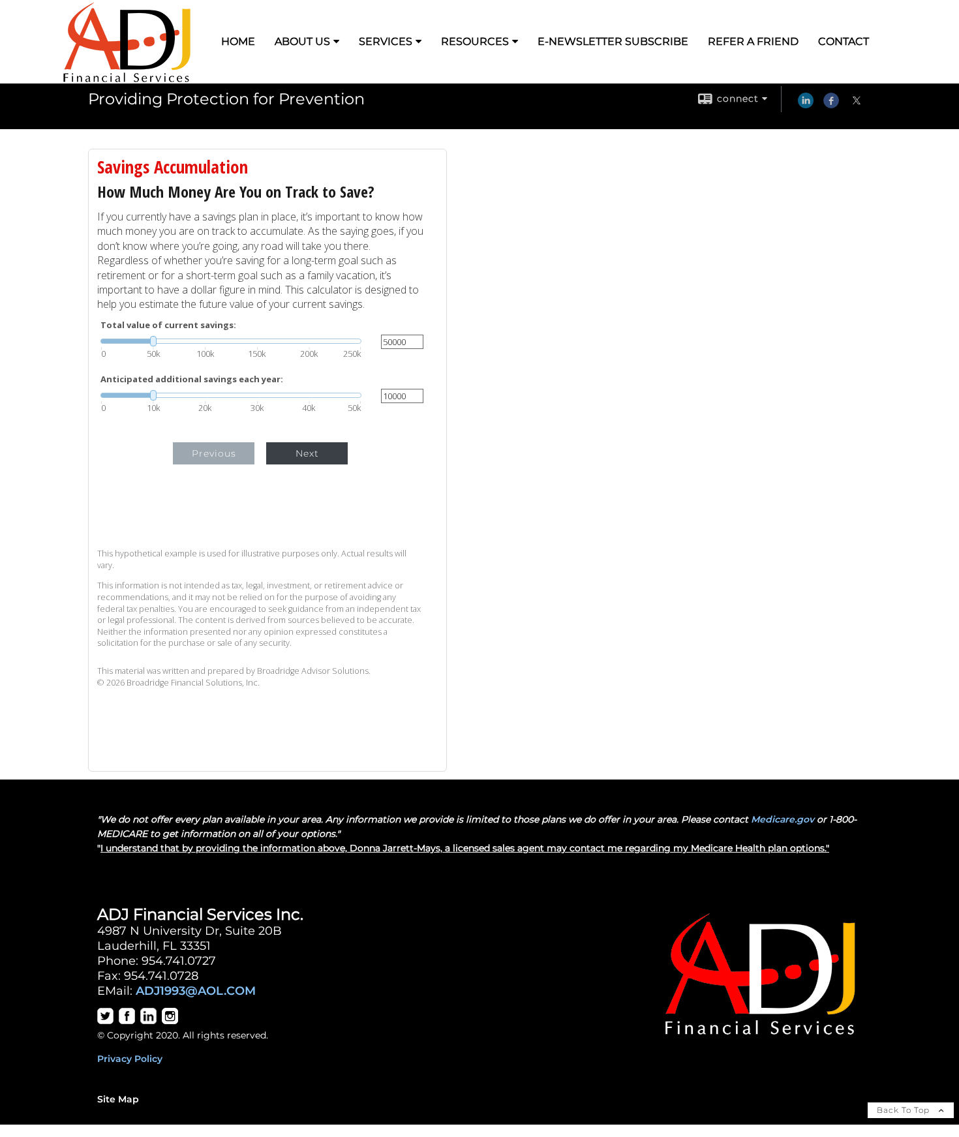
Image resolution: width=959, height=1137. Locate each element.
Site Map (118, 1099)
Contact (843, 41)
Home (238, 41)
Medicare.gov (782, 819)
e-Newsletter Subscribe (613, 41)
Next (307, 453)
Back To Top (904, 1110)
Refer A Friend (753, 41)
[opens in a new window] (105, 1021)
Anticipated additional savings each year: (191, 379)
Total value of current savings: (168, 325)
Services (385, 41)
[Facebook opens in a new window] (831, 105)
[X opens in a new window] (856, 105)
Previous (214, 453)
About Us (302, 41)
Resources (475, 41)
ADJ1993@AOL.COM (196, 990)
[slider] (230, 341)
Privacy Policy (129, 1059)
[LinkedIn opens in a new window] (806, 105)
